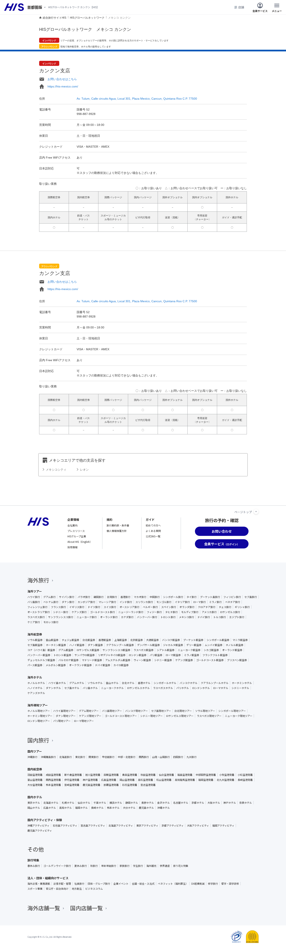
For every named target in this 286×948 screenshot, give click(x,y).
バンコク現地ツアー (136, 710)
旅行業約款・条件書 (118, 525)
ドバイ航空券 (102, 665)
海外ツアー (34, 591)
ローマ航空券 (173, 655)
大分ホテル (129, 807)
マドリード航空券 (92, 660)
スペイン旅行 (168, 607)
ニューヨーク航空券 (189, 650)
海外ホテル (34, 677)
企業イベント (121, 883)
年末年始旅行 (108, 865)
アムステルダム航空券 (117, 660)
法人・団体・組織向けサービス (47, 878)
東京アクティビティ (147, 825)
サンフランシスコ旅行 (60, 617)
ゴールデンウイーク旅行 (57, 865)
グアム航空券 (65, 650)
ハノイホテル (35, 688)
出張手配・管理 (62, 883)
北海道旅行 (65, 757)
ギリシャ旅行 (242, 607)
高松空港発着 (145, 779)
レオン (84, 469)
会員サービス (260, 10)
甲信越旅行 (108, 757)
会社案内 (72, 525)
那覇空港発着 (111, 785)
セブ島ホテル (71, 688)
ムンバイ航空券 (213, 645)
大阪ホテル (213, 802)
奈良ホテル (245, 802)
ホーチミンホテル (242, 683)
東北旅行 (80, 757)
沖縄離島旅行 (48, 757)
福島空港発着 (184, 774)
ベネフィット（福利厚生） (173, 883)
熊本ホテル (113, 807)
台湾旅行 (112, 597)
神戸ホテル (229, 802)
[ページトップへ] (256, 511)
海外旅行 (38, 580)
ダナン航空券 (95, 645)
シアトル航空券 (165, 650)
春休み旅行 (33, 865)
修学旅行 (213, 883)
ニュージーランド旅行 (130, 612)
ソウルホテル (95, 683)
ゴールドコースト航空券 (210, 660)
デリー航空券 (193, 645)
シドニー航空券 (163, 660)
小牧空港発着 (226, 774)
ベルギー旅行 (150, 607)
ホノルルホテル (36, 683)
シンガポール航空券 (218, 640)
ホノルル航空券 (234, 645)
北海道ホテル (50, 802)
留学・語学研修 (230, 883)
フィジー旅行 (154, 612)
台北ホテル (128, 683)
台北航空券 (88, 640)
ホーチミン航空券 (56, 645)
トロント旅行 (168, 617)
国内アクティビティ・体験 (44, 820)
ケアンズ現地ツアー (90, 716)
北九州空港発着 (225, 779)
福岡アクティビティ (223, 825)
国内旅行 (38, 740)
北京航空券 (136, 640)
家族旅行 (125, 865)
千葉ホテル (100, 802)
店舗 (241, 7)
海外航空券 (34, 634)
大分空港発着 (35, 785)
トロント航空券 (62, 655)
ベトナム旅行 (50, 602)
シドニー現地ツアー (151, 716)
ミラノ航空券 (191, 655)
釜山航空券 (52, 640)
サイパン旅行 (66, 597)
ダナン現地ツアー (66, 716)
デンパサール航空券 (148, 645)
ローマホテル (220, 688)
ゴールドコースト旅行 (102, 612)
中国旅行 (155, 597)
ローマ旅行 (199, 602)
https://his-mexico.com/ (63, 86)
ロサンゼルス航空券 (88, 650)
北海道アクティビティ (120, 825)
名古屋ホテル (180, 802)
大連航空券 (152, 640)
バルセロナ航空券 (68, 660)
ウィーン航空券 (142, 660)
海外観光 (151, 865)
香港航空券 (104, 640)
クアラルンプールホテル (214, 683)
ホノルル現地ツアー (38, 710)
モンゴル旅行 (163, 602)
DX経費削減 (198, 883)
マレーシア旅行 (107, 602)
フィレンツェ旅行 (37, 607)
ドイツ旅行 (94, 607)
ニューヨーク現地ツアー (238, 716)
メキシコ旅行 (186, 617)
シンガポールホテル (165, 683)
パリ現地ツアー (62, 721)
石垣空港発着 (129, 785)
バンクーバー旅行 (147, 617)
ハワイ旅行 (33, 597)
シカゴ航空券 (211, 650)
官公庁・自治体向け (57, 888)
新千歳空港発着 (73, 774)
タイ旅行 (192, 597)
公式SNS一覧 (153, 536)
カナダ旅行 (127, 617)
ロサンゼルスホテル (138, 688)
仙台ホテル (84, 802)
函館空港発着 (111, 774)
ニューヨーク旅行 (87, 617)
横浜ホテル (116, 802)
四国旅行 (178, 757)
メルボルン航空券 (56, 665)
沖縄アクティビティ (38, 825)
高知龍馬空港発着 (185, 779)
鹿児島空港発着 (91, 785)
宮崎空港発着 (71, 785)
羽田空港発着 (35, 774)
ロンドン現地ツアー (38, 721)
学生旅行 (138, 865)
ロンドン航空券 (137, 655)
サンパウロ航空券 (85, 655)
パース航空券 (34, 665)
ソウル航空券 (35, 640)
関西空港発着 (53, 779)
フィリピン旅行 (232, 597)
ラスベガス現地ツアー (209, 716)
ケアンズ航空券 (184, 660)
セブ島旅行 (250, 597)
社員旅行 (79, 883)
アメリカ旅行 (209, 612)
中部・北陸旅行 (126, 757)
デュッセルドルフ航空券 (41, 660)
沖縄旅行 (32, 757)
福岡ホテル (81, 807)
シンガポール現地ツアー (232, 710)
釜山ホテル (112, 683)
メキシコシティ (56, 469)
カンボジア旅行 (86, 602)
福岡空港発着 (205, 779)
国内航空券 (34, 769)
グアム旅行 (49, 597)
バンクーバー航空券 (38, 655)
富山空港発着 (35, 779)
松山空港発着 (163, 779)
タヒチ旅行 (171, 612)
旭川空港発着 (92, 774)
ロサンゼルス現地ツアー (179, 716)
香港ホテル (144, 683)
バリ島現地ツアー (112, 710)
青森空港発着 (129, 774)
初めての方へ (153, 525)
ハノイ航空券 (76, 645)
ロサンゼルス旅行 (230, 612)
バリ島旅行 (33, 602)
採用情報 (72, 547)
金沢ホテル (163, 802)
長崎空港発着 (245, 779)
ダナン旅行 (68, 602)
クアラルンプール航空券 (120, 645)
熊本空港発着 (53, 785)
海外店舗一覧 (43, 908)
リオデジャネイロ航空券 (111, 655)
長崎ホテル (97, 807)
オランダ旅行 (187, 607)
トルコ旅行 (219, 617)
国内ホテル (34, 797)
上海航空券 (120, 640)
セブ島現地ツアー (161, 710)
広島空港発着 (108, 779)
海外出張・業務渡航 (38, 883)
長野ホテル (147, 802)
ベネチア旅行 (232, 602)
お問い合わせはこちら (62, 79)
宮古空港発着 (148, 785)
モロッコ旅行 (50, 622)
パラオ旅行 (84, 597)
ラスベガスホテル (163, 688)
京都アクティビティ (173, 825)
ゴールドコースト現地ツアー (121, 716)
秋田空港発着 (148, 774)
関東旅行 (94, 757)
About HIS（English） (79, 541)
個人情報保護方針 (117, 531)
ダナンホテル (53, 688)
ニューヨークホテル (112, 688)
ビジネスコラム (94, 888)
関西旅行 (144, 757)
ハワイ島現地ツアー (64, 710)
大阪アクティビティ (198, 825)
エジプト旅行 (236, 617)
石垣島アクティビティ (65, 825)
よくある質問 (153, 531)
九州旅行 (192, 757)
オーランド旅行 (109, 617)
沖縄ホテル (163, 807)
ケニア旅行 (33, 622)
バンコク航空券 (171, 640)
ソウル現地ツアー (205, 710)
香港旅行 (125, 597)
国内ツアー (34, 751)
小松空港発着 (245, 774)
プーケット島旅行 (210, 597)
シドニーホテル (240, 688)
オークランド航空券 (80, 665)
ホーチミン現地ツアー (39, 716)
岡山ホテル (33, 807)
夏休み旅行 (80, 865)
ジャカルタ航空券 (173, 645)
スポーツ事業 (35, 888)
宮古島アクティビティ (93, 825)
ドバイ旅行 (203, 617)
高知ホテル (65, 807)
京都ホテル (198, 802)
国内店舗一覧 (86, 908)
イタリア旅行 (182, 602)
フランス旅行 (58, 607)
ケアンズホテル (36, 693)
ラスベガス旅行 (36, 617)
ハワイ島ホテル (57, 683)
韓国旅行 (99, 597)
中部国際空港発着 (206, 774)
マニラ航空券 (240, 640)
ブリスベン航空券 (237, 660)
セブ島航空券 (35, 645)
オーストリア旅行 (129, 607)
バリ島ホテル (90, 688)
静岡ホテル (131, 802)
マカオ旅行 (140, 597)
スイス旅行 (110, 607)
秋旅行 (94, 865)
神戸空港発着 (90, 779)
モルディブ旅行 (189, 612)
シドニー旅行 (60, 612)
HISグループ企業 (76, 536)
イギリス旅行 (76, 607)
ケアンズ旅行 (79, 612)
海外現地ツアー (37, 705)
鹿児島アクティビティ (39, 830)
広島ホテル (49, 807)
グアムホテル (76, 683)
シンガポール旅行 (173, 597)
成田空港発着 (53, 774)
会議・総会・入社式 (143, 883)
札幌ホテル (68, 802)
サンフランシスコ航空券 (116, 650)
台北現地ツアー (183, 710)
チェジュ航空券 (70, 640)
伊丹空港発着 (71, 779)
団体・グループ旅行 (99, 883)
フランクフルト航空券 (215, 655)
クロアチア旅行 (206, 607)
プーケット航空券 (193, 640)
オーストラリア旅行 (38, 612)
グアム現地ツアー (89, 710)
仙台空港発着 (166, 774)
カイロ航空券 (121, 665)
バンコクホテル (188, 683)
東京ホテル (33, 802)
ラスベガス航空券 (143, 650)
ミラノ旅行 (215, 602)
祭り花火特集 (180, 865)
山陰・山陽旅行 (161, 757)
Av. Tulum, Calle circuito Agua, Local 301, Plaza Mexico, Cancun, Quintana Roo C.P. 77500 (137, 98)
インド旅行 (126, 602)
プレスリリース (76, 531)
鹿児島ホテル (146, 807)
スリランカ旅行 (144, 602)
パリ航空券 (156, 655)
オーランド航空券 (232, 650)
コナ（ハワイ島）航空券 (41, 650)
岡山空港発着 (127, 779)
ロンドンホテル (201, 688)
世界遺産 (165, 865)
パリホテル (182, 688)
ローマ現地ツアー (84, 721)
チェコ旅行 (225, 607)
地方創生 (77, 888)
